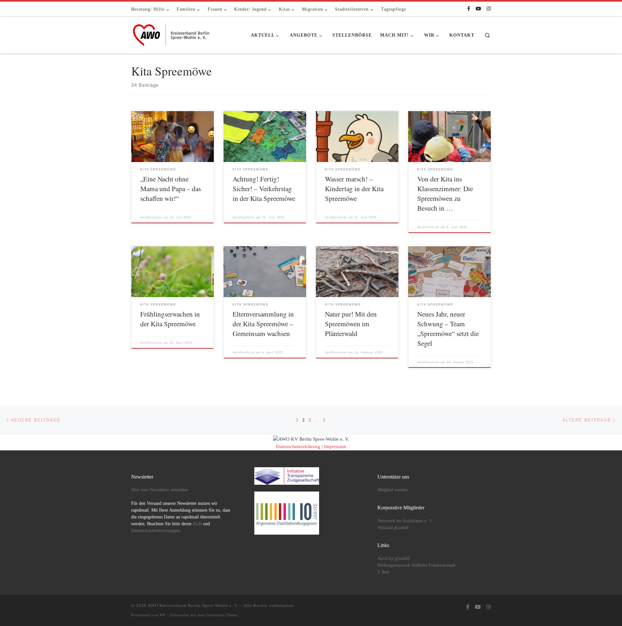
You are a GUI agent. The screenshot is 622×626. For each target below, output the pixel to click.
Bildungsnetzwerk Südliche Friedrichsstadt (416, 565)
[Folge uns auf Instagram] (489, 9)
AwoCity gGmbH (393, 558)
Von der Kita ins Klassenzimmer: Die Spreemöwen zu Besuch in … (445, 193)
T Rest (383, 572)
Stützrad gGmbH (393, 527)
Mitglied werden (392, 489)
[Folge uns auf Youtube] (478, 9)
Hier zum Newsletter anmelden (159, 489)
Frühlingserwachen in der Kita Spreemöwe (170, 318)
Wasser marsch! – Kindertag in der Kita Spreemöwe (354, 188)
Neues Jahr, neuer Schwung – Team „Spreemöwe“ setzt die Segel (448, 328)
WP (163, 615)
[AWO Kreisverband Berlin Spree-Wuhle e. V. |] (171, 33)
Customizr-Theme (222, 615)
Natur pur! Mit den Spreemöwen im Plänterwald (351, 323)
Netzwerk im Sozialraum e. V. (405, 520)
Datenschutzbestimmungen (155, 530)
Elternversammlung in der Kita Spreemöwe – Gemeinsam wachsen (263, 323)
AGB (197, 523)
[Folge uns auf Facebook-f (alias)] (468, 9)
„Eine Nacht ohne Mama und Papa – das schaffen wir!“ (170, 188)
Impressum (335, 446)
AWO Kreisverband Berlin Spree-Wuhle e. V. (193, 605)
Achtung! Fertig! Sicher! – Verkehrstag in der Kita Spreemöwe (264, 188)
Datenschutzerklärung (298, 446)
